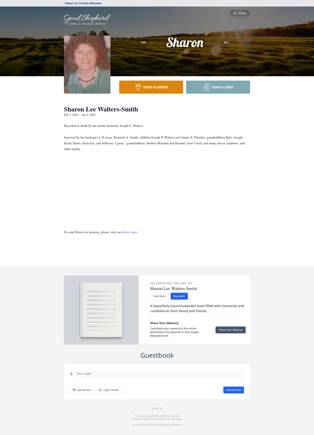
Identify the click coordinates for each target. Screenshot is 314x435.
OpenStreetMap (161, 424)
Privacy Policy (147, 418)
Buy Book (179, 296)
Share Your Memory (231, 330)
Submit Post (233, 390)
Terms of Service (166, 418)
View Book (159, 296)
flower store (129, 232)
